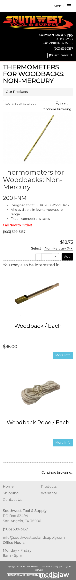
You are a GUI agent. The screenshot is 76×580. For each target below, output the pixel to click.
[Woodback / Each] (38, 294)
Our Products (17, 92)
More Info (63, 355)
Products (49, 486)
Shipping (11, 493)
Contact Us (12, 499)
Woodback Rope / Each (38, 422)
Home (8, 486)
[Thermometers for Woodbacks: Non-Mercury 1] (38, 138)
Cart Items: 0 (61, 55)
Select (36, 248)
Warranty (49, 493)
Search (65, 103)
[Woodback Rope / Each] (38, 391)
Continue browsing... (57, 109)
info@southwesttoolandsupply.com (34, 537)
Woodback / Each (38, 325)
